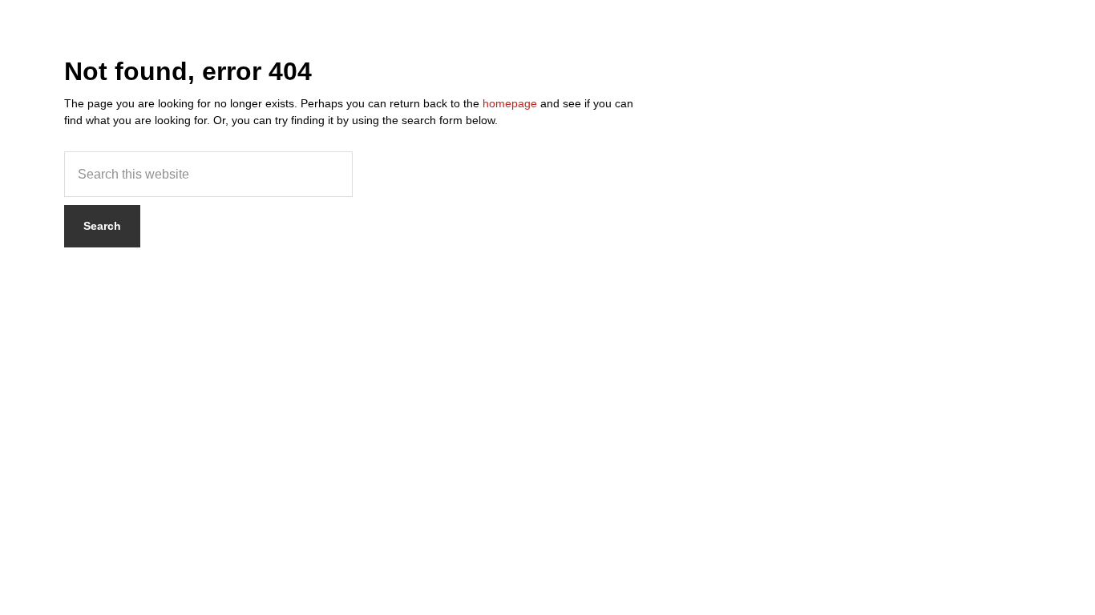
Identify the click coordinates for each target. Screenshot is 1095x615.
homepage (510, 103)
